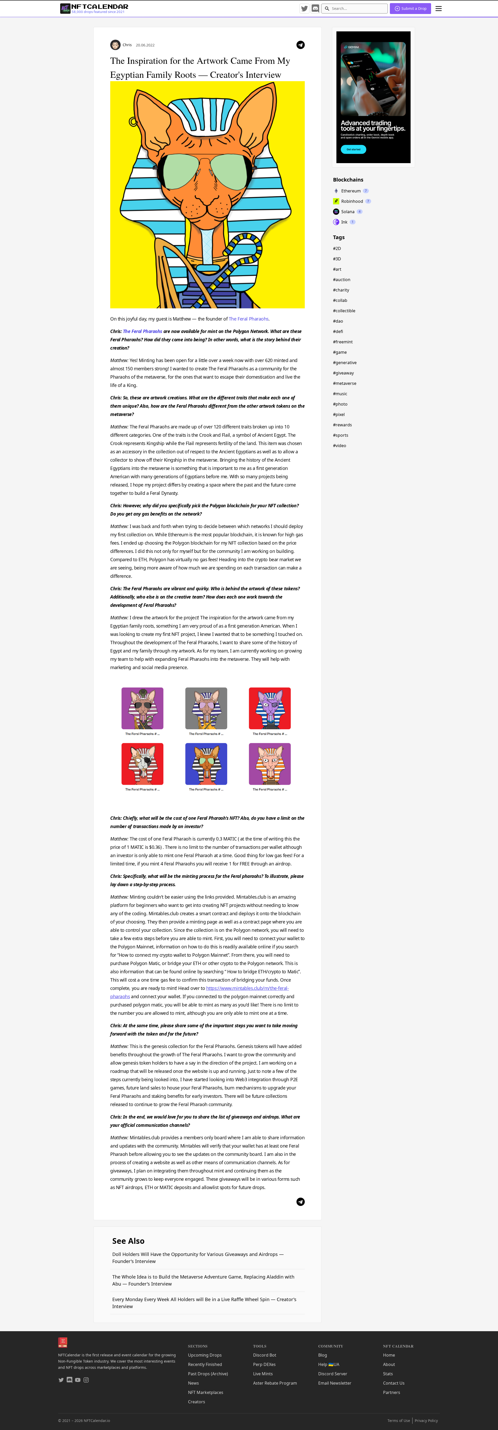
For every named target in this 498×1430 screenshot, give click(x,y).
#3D (337, 259)
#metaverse (344, 383)
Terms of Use (399, 1420)
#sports (340, 435)
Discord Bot (264, 1355)
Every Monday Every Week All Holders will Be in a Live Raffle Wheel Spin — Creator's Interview (204, 1302)
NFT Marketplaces (205, 1392)
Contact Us (394, 1383)
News (193, 1383)
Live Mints (263, 1374)
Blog (322, 1355)
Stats (388, 1374)
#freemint (343, 342)
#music (340, 394)
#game (340, 352)
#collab (340, 300)
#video (339, 445)
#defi (338, 331)
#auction (341, 279)
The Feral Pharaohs (248, 319)
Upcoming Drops (205, 1355)
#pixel (339, 414)
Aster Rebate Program (275, 1383)
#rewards (342, 425)
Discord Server (332, 1374)
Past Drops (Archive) (208, 1374)
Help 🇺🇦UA (328, 1364)
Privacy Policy (426, 1420)
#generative (345, 362)
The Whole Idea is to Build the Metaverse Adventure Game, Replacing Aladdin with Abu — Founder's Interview (203, 1280)
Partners (391, 1392)
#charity (341, 290)
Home (389, 1355)
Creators (196, 1402)
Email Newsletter (334, 1383)
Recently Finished (205, 1364)
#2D (337, 248)
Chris (127, 44)
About (389, 1364)
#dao (338, 321)
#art (337, 269)
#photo (340, 404)
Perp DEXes (264, 1364)
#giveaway (343, 373)
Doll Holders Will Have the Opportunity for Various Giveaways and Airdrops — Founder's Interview (198, 1257)
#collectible (344, 311)
